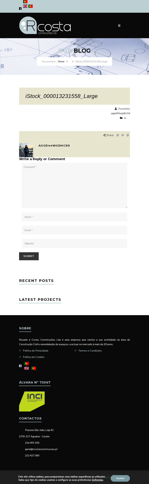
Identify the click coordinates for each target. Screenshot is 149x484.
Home (61, 61)
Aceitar (120, 478)
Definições (97, 480)
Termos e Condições (90, 350)
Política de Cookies (34, 356)
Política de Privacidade (35, 350)
